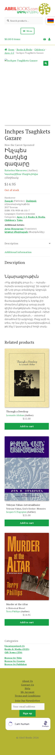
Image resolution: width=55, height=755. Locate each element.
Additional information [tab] (18, 252)
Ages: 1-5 (9, 52)
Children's (39, 49)
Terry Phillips (13, 611)
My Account (28, 692)
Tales (20, 220)
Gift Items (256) (13, 652)
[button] (45, 63)
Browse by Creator (15, 661)
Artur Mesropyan (14, 228)
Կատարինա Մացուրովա (21, 174)
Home (11, 49)
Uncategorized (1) (15, 645)
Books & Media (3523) (17, 649)
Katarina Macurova (16, 170)
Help (27, 688)
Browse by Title (13, 657)
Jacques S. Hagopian (16, 511)
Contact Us (27, 684)
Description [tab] (11, 243)
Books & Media (24, 49)
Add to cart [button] (27, 426)
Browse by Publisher (16, 664)
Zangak (9, 200)
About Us (27, 681)
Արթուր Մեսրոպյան (16, 231)
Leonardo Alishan (15, 415)
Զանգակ (31, 200)
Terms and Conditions (27, 695)
